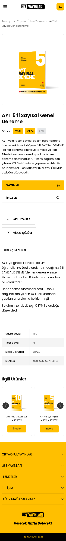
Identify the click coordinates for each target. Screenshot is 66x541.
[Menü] (5, 6)
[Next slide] (60, 405)
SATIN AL (13, 185)
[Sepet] (60, 6)
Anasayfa (7, 21)
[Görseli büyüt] (33, 69)
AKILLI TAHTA (21, 219)
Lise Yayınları (37, 21)
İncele (17, 428)
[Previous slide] (5, 405)
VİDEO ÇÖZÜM (22, 233)
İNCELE (11, 197)
